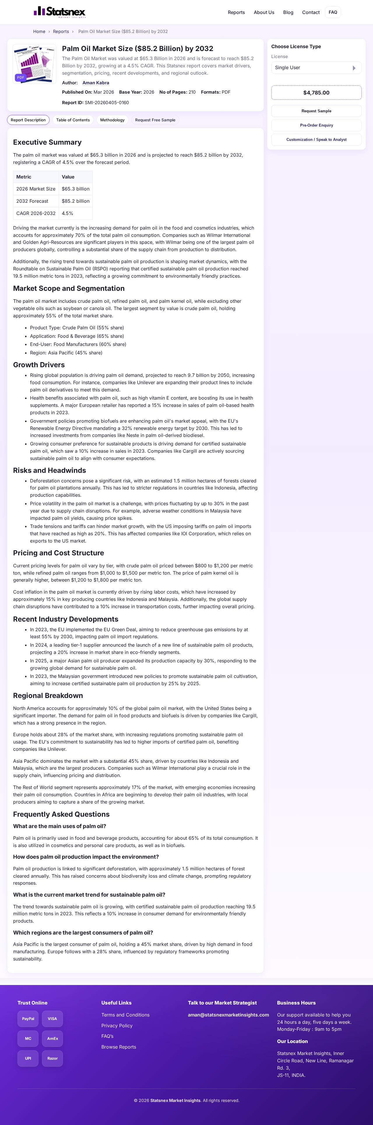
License (279, 56)
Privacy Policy (117, 1025)
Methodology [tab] (112, 120)
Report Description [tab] (28, 120)
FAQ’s (107, 1036)
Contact (311, 12)
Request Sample (316, 111)
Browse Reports (118, 1047)
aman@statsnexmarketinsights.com (228, 1015)
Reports (236, 12)
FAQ (333, 12)
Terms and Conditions (125, 1015)
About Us (264, 12)
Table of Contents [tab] (73, 120)
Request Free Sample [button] (155, 120)
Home (39, 31)
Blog (288, 12)
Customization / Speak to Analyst (316, 139)
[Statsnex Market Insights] (59, 12)
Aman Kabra (95, 82)
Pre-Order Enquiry (316, 125)
